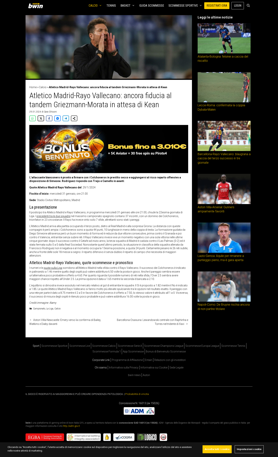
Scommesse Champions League (163, 345)
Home (33, 87)
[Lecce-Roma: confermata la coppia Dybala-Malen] (224, 101)
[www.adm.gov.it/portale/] (139, 413)
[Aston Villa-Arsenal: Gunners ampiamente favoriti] (224, 203)
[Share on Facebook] (49, 118)
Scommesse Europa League (202, 345)
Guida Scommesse (151, 5)
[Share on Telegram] (66, 118)
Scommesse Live (79, 345)
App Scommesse (133, 351)
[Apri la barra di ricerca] (248, 5)
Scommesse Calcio (104, 345)
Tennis (111, 5)
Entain (148, 359)
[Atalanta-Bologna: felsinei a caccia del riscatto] (224, 52)
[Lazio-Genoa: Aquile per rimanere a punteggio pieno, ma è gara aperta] (224, 251)
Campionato (39, 308)
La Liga (49, 308)
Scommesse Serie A (130, 345)
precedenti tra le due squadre (53, 216)
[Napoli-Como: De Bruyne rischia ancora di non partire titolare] (224, 300)
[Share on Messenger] (57, 118)
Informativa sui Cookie (154, 367)
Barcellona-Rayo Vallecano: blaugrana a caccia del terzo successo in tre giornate (224, 158)
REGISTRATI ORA (217, 5)
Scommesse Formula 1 (106, 351)
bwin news (134, 375)
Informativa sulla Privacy (123, 367)
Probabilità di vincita (137, 393)
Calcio (93, 5)
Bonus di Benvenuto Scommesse (166, 351)
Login (237, 5)
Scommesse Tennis (233, 345)
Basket (125, 5)
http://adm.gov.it (71, 426)
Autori (146, 375)
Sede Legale (176, 367)
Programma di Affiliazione (127, 359)
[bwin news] (36, 5)
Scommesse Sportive (183, 5)
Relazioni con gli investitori (170, 359)
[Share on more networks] (74, 118)
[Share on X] (41, 118)
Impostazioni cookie (249, 449)
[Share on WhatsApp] (32, 118)
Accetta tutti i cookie (217, 449)
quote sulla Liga (53, 267)
